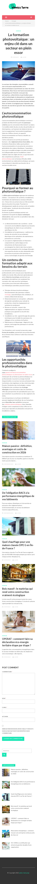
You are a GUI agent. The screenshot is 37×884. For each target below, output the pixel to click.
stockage (8, 294)
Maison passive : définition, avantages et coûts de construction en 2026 (17, 449)
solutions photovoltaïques (13, 404)
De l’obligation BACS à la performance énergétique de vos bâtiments (18, 496)
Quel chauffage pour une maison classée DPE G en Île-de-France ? (18, 545)
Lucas (24, 57)
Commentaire (7, 671)
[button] (4, 17)
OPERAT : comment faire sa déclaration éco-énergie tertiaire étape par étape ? (17, 642)
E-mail (4, 707)
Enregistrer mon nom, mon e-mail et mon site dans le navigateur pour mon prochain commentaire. (17, 731)
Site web (5, 716)
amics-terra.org (24, 873)
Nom (4, 698)
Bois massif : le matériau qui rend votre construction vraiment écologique (17, 592)
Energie (18, 31)
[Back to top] (31, 878)
